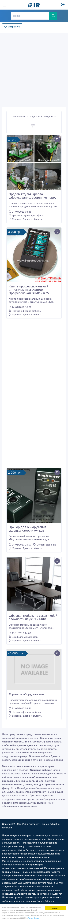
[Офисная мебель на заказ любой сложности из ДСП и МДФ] (34, 584)
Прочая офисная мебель (26, 310)
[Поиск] (53, 16)
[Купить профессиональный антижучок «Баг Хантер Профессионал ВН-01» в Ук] (34, 255)
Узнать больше (33, 917)
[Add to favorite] (57, 139)
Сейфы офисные (46, 544)
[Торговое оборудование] (34, 669)
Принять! (55, 908)
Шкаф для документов (24, 636)
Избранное (14, 26)
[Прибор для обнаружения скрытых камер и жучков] (34, 495)
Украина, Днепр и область (26, 219)
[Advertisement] (34, 69)
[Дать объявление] (63, 5)
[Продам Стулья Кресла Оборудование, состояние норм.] (34, 162)
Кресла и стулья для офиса (27, 215)
